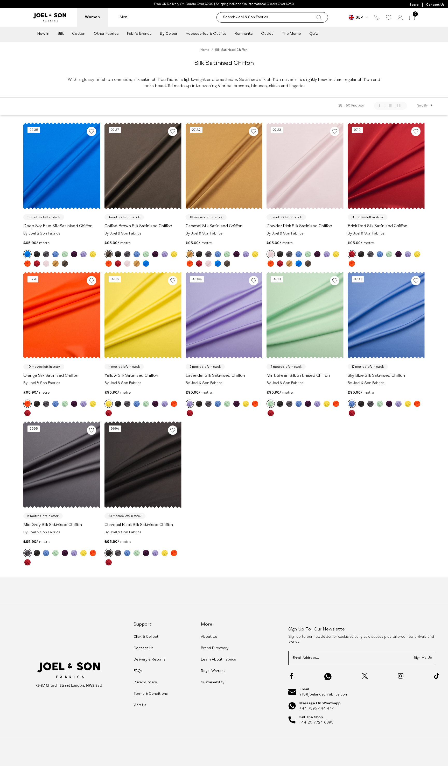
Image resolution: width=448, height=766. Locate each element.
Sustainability (212, 682)
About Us (209, 637)
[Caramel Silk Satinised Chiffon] (55, 263)
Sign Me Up (423, 658)
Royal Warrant (213, 671)
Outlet (267, 34)
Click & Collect (146, 637)
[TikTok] (436, 676)
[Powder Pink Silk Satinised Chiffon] (46, 263)
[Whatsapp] (328, 676)
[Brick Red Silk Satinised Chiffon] (37, 263)
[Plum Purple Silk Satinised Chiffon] (74, 254)
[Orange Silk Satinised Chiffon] (27, 263)
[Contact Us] (377, 17)
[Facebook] (291, 676)
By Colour (168, 34)
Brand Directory (214, 648)
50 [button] (348, 105)
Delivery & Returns (149, 660)
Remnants (244, 34)
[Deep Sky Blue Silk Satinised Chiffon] (27, 254)
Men (123, 17)
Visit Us (140, 705)
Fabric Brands (139, 34)
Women (92, 17)
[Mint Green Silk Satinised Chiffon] (65, 254)
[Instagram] (400, 676)
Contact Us (435, 4)
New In (43, 34)
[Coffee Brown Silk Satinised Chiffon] (65, 263)
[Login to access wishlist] (91, 131)
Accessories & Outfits (206, 34)
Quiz (313, 34)
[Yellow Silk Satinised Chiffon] (93, 254)
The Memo (291, 34)
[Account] (400, 17)
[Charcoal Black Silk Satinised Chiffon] (37, 254)
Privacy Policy (145, 682)
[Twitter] (365, 676)
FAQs (138, 671)
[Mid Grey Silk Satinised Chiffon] (46, 254)
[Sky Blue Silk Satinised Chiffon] (55, 254)
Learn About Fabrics (218, 660)
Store (414, 4)
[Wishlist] (388, 17)
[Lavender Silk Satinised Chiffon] (83, 254)
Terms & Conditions (151, 694)
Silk (61, 34)
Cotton (78, 34)
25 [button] (340, 105)
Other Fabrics (106, 34)
